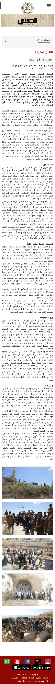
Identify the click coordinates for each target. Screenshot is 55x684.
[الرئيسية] (27, 8)
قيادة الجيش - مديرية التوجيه (35, 678)
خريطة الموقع (24, 681)
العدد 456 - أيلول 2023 (41, 60)
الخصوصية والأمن (40, 681)
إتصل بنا (15, 678)
